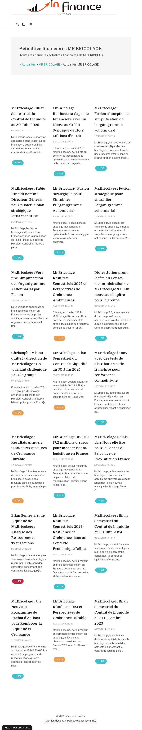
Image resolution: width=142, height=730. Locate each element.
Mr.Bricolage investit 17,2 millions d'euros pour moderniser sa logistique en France (71, 445)
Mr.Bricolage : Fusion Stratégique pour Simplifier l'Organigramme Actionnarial (71, 200)
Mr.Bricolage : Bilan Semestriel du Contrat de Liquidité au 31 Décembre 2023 (111, 612)
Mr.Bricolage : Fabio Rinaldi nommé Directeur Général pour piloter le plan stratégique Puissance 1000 (28, 202)
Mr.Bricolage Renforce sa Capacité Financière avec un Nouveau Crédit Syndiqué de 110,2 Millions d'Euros (71, 122)
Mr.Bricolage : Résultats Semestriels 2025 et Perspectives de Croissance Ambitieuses (69, 286)
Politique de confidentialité (81, 720)
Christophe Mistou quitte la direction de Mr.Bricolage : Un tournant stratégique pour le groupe (29, 364)
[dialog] (17, 727)
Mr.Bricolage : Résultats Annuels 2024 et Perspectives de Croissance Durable (29, 448)
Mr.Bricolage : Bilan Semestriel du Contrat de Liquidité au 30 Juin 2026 (28, 116)
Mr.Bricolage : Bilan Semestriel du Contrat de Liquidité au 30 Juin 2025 (70, 361)
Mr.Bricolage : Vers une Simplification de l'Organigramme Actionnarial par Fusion (28, 284)
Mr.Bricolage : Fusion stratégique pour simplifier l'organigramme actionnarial (112, 200)
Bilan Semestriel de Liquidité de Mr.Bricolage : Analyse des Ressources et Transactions (28, 529)
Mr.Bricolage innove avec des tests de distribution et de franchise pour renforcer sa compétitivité (111, 367)
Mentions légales (55, 720)
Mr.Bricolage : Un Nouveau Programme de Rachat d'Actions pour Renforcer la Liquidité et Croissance (26, 618)
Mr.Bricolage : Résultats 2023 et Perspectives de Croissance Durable (69, 609)
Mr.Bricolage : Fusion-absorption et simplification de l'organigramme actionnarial (112, 119)
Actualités (29, 64)
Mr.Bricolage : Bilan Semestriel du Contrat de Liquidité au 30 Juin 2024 (111, 524)
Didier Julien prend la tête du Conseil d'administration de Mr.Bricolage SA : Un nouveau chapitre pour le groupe (111, 286)
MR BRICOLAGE (49, 64)
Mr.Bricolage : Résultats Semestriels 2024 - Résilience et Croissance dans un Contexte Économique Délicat (70, 532)
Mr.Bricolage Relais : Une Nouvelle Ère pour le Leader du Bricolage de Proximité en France (112, 448)
